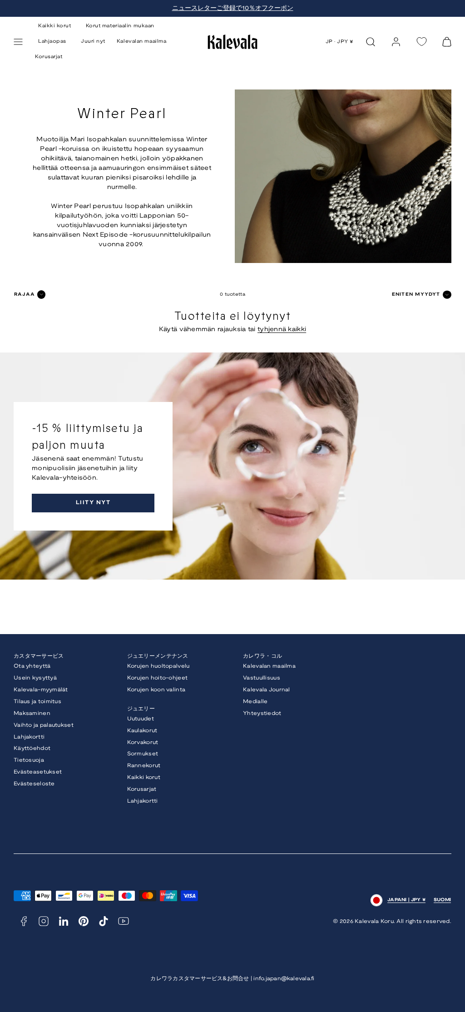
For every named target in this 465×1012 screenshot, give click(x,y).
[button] (18, 42)
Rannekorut (144, 765)
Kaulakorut (142, 730)
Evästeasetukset (38, 771)
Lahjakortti (29, 736)
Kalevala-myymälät (41, 689)
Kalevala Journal (266, 689)
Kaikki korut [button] (54, 26)
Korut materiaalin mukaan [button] (120, 26)
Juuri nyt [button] (93, 41)
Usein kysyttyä (35, 677)
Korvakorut (142, 742)
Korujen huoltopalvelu (158, 666)
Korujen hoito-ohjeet (157, 677)
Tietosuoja (29, 760)
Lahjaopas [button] (52, 41)
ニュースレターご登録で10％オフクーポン (232, 8)
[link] (396, 42)
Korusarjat (49, 57)
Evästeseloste (34, 783)
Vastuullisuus (261, 677)
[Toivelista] (421, 41)
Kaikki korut (143, 777)
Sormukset (142, 753)
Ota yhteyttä (32, 666)
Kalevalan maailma (141, 41)
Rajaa (24, 295)
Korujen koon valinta (156, 689)
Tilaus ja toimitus (37, 701)
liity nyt (93, 502)
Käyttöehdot (32, 748)
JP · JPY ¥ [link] (340, 42)
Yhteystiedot (262, 713)
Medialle (255, 701)
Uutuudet (140, 718)
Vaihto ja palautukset (44, 725)
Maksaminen (32, 713)
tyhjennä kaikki (281, 329)
